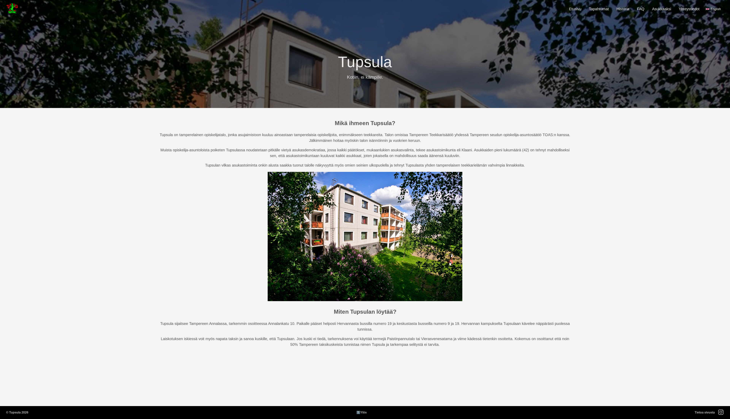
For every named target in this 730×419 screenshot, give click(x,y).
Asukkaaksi (661, 9)
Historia (623, 9)
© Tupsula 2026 (17, 412)
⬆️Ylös (361, 412)
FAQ (640, 9)
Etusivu (575, 9)
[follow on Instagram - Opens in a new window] (722, 412)
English (716, 9)
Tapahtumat (599, 9)
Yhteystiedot (689, 9)
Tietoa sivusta (705, 412)
